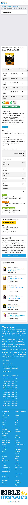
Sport (16, 476)
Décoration (5, 438)
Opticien (17, 465)
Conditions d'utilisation (9, 366)
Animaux (17, 415)
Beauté (4, 422)
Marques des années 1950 (10, 390)
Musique (17, 463)
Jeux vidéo (17, 451)
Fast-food (17, 442)
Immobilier (5, 449)
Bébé (16, 422)
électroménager (6, 440)
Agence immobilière (20, 411)
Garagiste (4, 447)
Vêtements (18, 482)
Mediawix (10, 502)
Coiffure (17, 429)
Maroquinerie (5, 461)
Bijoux (3, 424)
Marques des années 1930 (10, 385)
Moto (3, 463)
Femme (4, 444)
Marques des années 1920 (10, 383)
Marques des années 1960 (10, 392)
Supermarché (5, 480)
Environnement (6, 442)
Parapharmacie (6, 467)
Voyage (17, 485)
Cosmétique (18, 431)
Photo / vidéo (18, 467)
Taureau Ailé (15, 6)
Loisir (3, 458)
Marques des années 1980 (10, 396)
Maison (17, 458)
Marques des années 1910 (10, 381)
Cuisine (4, 435)
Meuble (17, 461)
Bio (16, 424)
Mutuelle (4, 465)
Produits (8, 6)
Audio (16, 418)
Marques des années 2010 (10, 403)
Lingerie (17, 454)
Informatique (18, 449)
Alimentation (5, 415)
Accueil (3, 6)
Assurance (4, 418)
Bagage (4, 420)
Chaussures (5, 429)
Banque (17, 420)
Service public (18, 474)
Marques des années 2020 (10, 405)
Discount (17, 438)
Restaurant (18, 470)
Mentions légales (7, 364)
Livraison (4, 456)
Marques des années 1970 (10, 394)
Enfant (16, 440)
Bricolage (17, 427)
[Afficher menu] (25, 2)
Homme (17, 447)
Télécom (17, 480)
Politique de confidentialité (10, 368)
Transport (4, 482)
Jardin (3, 451)
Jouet (3, 454)
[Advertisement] (14, 29)
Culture (17, 435)
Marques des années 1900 (10, 379)
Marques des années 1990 (10, 399)
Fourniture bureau (20, 444)
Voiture (4, 485)
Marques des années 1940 (10, 388)
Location (17, 456)
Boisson (4, 427)
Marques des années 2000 (10, 401)
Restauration (5, 474)
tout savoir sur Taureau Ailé (14, 256)
